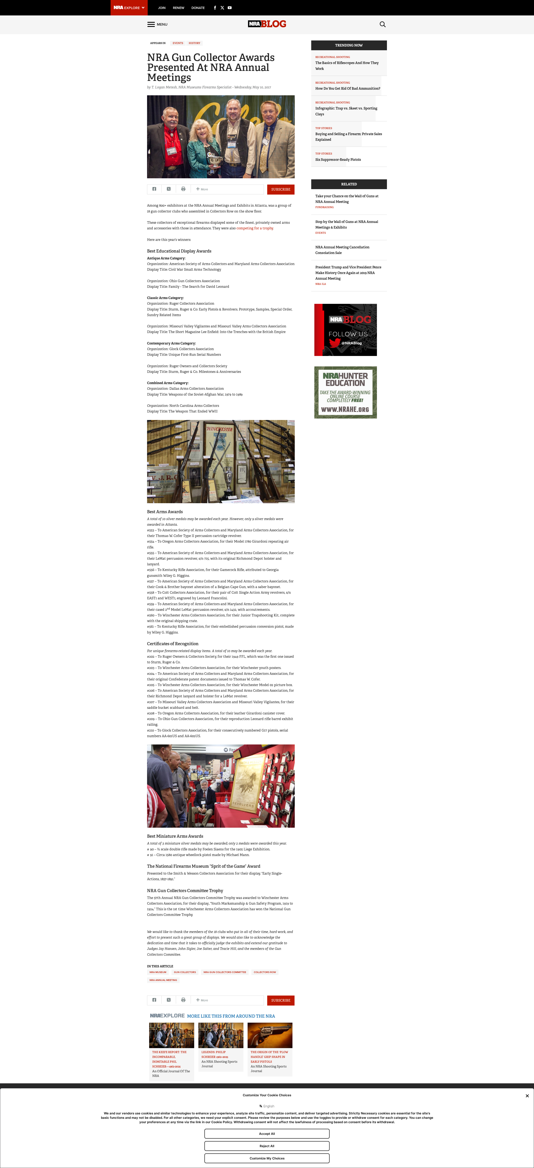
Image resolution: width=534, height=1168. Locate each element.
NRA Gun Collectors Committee (225, 972)
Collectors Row (265, 972)
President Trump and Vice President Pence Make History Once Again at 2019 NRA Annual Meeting (348, 273)
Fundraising (324, 207)
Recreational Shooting (332, 57)
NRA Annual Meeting (163, 980)
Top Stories (323, 128)
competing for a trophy (255, 228)
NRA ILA (320, 284)
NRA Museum (158, 972)
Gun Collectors (185, 972)
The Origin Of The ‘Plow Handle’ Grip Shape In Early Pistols (269, 1057)
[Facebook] (215, 3)
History (194, 43)
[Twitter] (222, 3)
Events (178, 43)
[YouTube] (230, 3)
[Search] (383, 24)
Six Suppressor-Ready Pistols (338, 159)
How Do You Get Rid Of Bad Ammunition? (347, 88)
